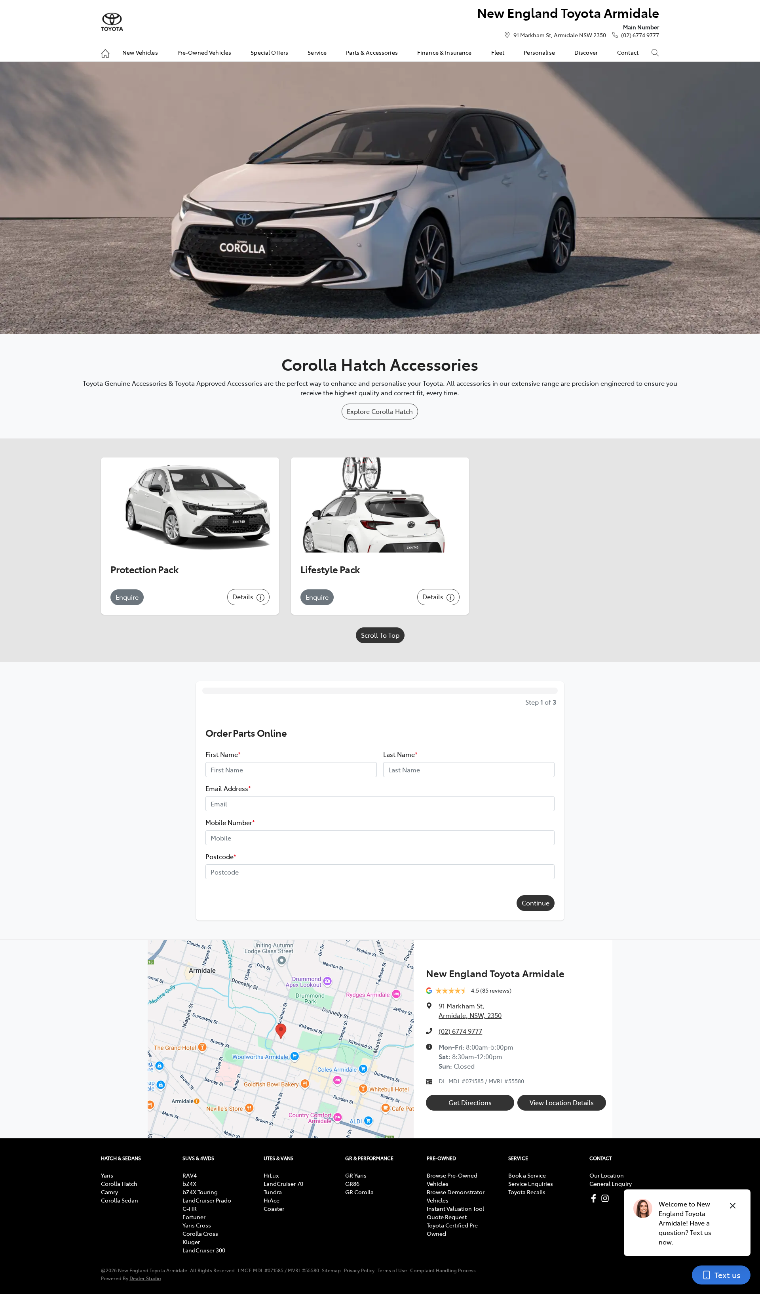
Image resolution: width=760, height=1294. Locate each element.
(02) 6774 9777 (640, 35)
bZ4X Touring (200, 1192)
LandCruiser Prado (206, 1200)
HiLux (271, 1175)
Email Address (228, 788)
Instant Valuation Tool (455, 1208)
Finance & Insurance (444, 52)
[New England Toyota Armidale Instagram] (606, 1198)
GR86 (352, 1183)
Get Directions (470, 1102)
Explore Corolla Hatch (380, 411)
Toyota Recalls (526, 1192)
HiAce (271, 1200)
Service (317, 52)
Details (243, 596)
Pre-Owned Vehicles (204, 52)
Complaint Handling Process (443, 1270)
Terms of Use (392, 1270)
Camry (109, 1192)
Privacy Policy (359, 1270)
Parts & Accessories (372, 52)
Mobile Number (230, 822)
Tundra (273, 1192)
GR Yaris (356, 1175)
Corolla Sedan (119, 1200)
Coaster (274, 1208)
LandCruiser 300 (203, 1250)
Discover (586, 52)
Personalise (539, 52)
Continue (535, 902)
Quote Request (447, 1217)
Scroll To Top (380, 635)
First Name (223, 754)
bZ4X (189, 1183)
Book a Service (527, 1175)
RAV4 (189, 1175)
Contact (627, 52)
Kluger (191, 1242)
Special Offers (269, 52)
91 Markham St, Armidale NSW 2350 (559, 35)
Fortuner (193, 1217)
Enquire (127, 597)
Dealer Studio (145, 1278)
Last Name (400, 754)
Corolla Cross (200, 1233)
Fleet (498, 52)
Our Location (606, 1175)
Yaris (107, 1175)
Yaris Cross (196, 1225)
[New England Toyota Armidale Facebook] (595, 1198)
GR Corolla (359, 1192)
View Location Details (562, 1102)
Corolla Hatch (119, 1183)
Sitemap (331, 1270)
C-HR (189, 1208)
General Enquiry (610, 1183)
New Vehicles (140, 52)
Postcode (220, 856)
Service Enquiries (530, 1183)
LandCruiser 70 (283, 1183)
